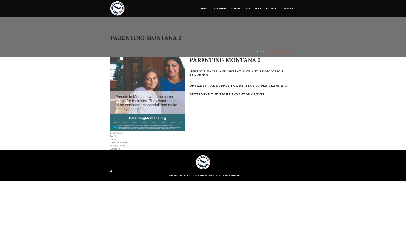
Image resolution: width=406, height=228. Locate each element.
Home (205, 8)
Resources (253, 8)
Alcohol (220, 8)
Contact (287, 8)
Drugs (236, 8)
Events (271, 8)
